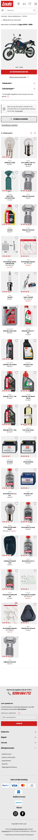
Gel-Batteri (10, 462)
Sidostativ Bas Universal (28, 628)
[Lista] (35, 133)
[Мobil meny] (2, 10)
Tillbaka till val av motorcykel (11, 20)
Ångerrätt (5, 764)
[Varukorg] (35, 3)
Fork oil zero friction (28, 430)
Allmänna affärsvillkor (8, 757)
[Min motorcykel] (24, 3)
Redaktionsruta (6, 754)
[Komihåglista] (29, 3)
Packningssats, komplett (28, 594)
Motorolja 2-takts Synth (9, 331)
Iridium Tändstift (28, 297)
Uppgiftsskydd (6, 760)
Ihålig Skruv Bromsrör (28, 196)
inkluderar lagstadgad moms (20, 829)
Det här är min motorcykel (19, 72)
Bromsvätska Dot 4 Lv (28, 561)
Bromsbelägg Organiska (28, 262)
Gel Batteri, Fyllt (28, 493)
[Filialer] (18, 3)
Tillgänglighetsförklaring (9, 767)
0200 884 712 (21, 693)
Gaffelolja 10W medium (10, 364)
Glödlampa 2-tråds (10, 162)
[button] (34, 10)
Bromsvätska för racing (28, 527)
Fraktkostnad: (6, 831)
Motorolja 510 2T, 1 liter (9, 430)
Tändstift (9, 297)
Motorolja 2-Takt (28, 364)
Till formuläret (19, 111)
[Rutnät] (31, 133)
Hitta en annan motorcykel (17, 77)
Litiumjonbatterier (28, 462)
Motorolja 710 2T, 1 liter (9, 396)
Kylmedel (9, 230)
